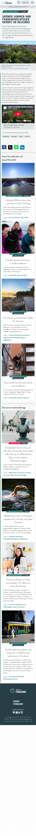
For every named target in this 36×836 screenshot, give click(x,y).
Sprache (25, 3)
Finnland (6, 136)
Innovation (6, 475)
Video (21, 136)
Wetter (27, 136)
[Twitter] (17, 712)
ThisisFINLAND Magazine (18, 338)
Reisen (17, 475)
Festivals (21, 473)
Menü (32, 3)
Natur (14, 607)
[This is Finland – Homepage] (6, 2)
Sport (21, 536)
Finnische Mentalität (15, 335)
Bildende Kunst (13, 473)
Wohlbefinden (7, 340)
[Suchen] (18, 2)
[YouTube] (19, 712)
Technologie (22, 475)
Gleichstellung (7, 679)
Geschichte (28, 473)
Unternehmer (21, 607)
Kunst (24, 604)
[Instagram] (22, 712)
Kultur (12, 475)
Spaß (25, 275)
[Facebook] (14, 712)
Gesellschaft (12, 275)
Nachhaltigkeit (7, 607)
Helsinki (14, 136)
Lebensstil (20, 275)
